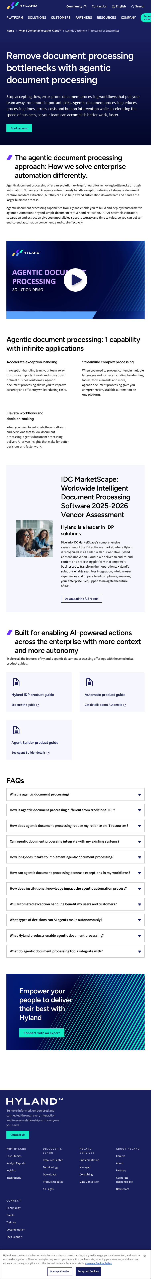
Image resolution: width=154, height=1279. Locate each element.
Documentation (15, 1230)
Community (13, 1208)
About (120, 1163)
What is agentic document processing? (39, 794)
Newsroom (122, 1189)
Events (10, 1215)
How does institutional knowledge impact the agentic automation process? (68, 888)
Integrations (13, 1178)
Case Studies (13, 1156)
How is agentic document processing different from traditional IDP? (62, 810)
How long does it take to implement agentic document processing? (61, 857)
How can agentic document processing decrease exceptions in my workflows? (70, 872)
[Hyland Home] (22, 6)
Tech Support (14, 1237)
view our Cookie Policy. (98, 1263)
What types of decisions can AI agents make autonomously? (56, 919)
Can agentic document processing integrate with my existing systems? (64, 841)
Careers (120, 1156)
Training (11, 1222)
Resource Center (53, 1160)
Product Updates (53, 1182)
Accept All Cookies (88, 1271)
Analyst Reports (15, 1163)
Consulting (86, 1175)
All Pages (48, 1189)
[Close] (144, 1256)
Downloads (50, 1175)
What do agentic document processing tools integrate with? (56, 951)
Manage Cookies (59, 1271)
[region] (75, 1264)
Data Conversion (89, 1182)
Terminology (50, 1167)
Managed (85, 1167)
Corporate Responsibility (124, 1180)
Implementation (89, 1160)
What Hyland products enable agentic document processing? (57, 935)
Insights (11, 1171)
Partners (121, 1171)
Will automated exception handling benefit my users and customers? (63, 904)
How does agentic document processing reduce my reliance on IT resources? (69, 825)
